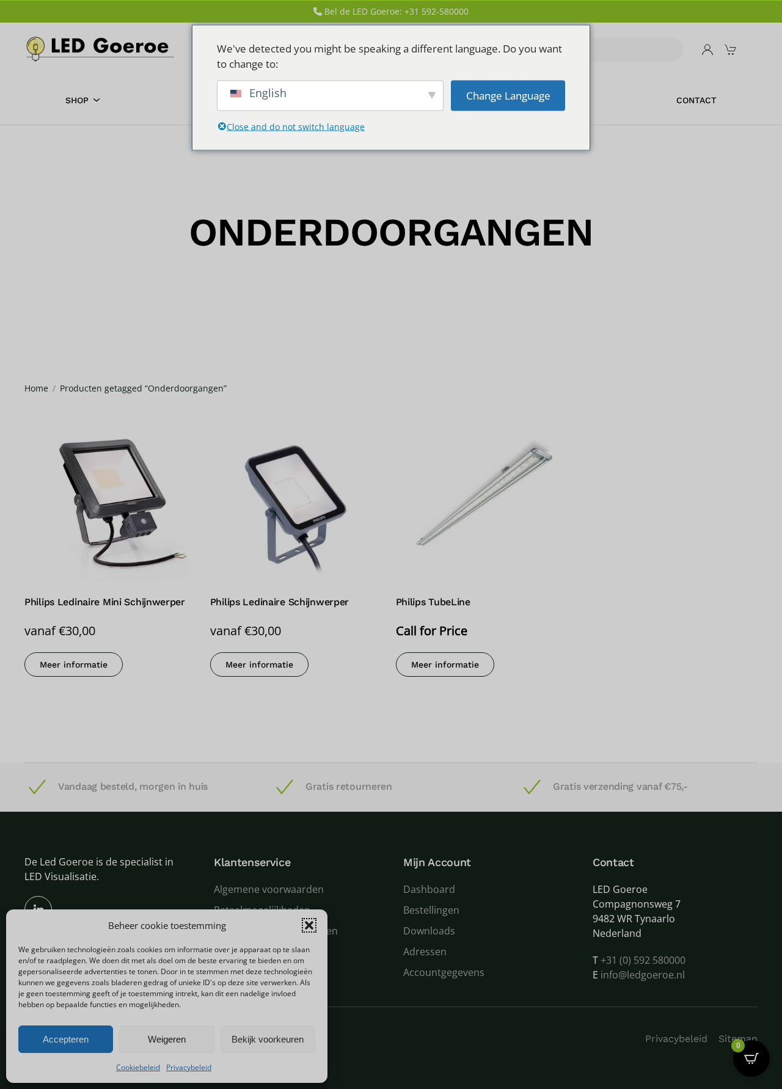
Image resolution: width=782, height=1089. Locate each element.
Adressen (425, 951)
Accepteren (66, 1039)
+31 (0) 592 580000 (643, 960)
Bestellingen (431, 910)
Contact (696, 100)
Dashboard (429, 889)
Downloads (429, 931)
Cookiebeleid (138, 1067)
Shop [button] (77, 100)
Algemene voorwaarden (269, 889)
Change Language (508, 95)
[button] (309, 925)
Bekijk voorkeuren (268, 1039)
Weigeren (167, 1039)
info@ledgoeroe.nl (643, 975)
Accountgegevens (443, 972)
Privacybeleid (188, 1067)
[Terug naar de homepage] (100, 49)
